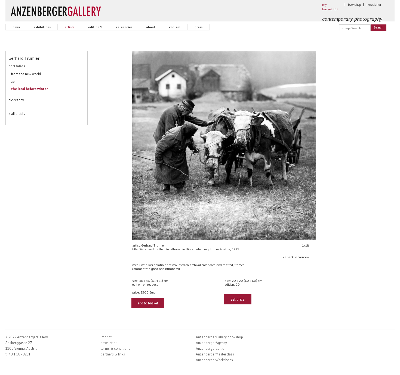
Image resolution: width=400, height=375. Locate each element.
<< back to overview (296, 257)
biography (16, 100)
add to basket (147, 303)
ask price (237, 299)
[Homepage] (56, 10)
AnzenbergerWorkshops (214, 360)
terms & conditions (115, 348)
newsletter (374, 4)
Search (378, 27)
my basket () (330, 6)
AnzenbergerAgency (211, 343)
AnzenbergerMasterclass (215, 354)
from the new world (26, 74)
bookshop (354, 4)
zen (14, 81)
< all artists (16, 113)
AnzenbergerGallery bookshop (219, 337)
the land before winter (29, 89)
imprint (106, 337)
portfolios (16, 66)
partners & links (113, 354)
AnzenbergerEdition (211, 348)
